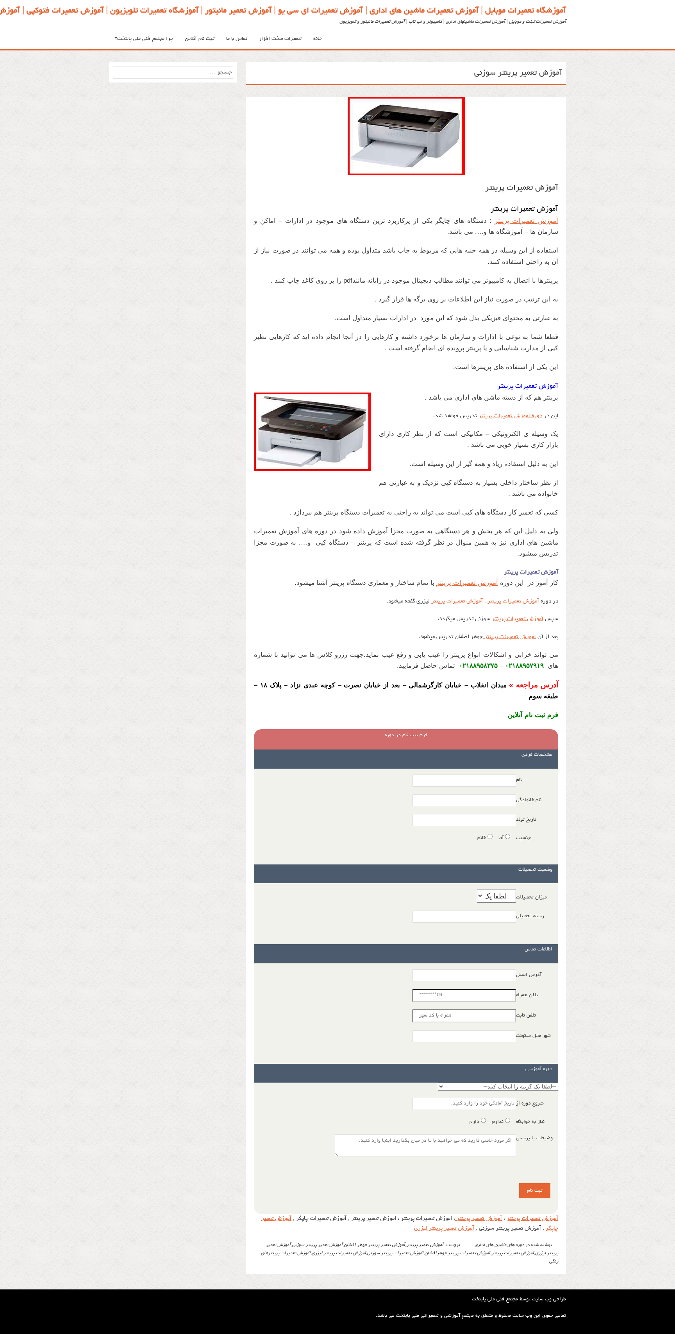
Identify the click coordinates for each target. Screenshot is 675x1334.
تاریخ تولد (526, 820)
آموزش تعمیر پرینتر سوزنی (317, 1245)
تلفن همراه (527, 995)
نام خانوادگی (528, 800)
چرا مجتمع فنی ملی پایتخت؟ (144, 39)
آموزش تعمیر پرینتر (478, 1219)
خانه (317, 39)
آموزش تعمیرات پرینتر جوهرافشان (457, 1253)
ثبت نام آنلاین (199, 39)
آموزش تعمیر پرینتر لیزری (444, 1228)
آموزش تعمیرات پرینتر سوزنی (395, 1253)
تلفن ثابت (526, 1015)
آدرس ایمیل (528, 975)
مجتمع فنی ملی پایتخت (495, 1299)
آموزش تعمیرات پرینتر (521, 188)
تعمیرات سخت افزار (280, 39)
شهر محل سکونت (533, 1036)
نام (519, 780)
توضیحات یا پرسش (535, 1138)
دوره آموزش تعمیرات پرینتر (510, 416)
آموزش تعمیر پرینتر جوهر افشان (374, 1245)
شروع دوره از (530, 1103)
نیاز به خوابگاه (530, 1122)
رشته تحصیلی (530, 916)
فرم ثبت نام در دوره (406, 735)
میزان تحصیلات (531, 897)
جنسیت (523, 838)
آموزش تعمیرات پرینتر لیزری (339, 1253)
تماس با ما (236, 39)
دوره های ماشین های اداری (499, 1245)
